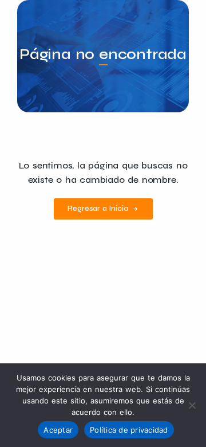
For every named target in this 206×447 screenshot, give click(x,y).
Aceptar (58, 429)
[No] (191, 405)
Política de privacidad (129, 429)
